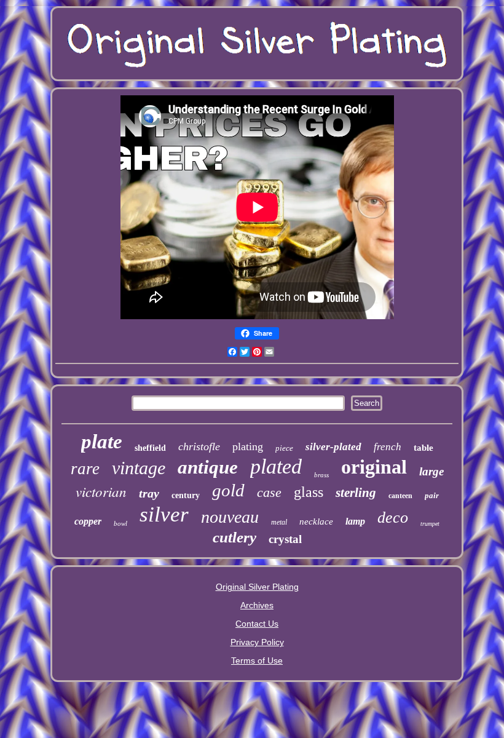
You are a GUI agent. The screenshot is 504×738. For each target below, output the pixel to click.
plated (276, 466)
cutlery (234, 537)
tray (149, 493)
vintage (138, 468)
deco (392, 517)
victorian (101, 491)
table (423, 448)
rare (85, 468)
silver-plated (333, 447)
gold (228, 490)
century (185, 495)
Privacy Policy (257, 642)
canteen (400, 495)
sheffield (150, 448)
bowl (120, 523)
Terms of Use (257, 660)
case (269, 492)
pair (432, 495)
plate (101, 441)
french (387, 447)
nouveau (230, 516)
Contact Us (256, 624)
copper (87, 521)
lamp (355, 521)
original (374, 467)
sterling (356, 492)
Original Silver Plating (257, 587)
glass (308, 492)
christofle (199, 446)
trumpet (429, 523)
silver (164, 514)
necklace (316, 521)
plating (247, 446)
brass (321, 474)
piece (284, 448)
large (431, 471)
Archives (257, 605)
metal (279, 522)
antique (208, 467)
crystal (285, 539)
